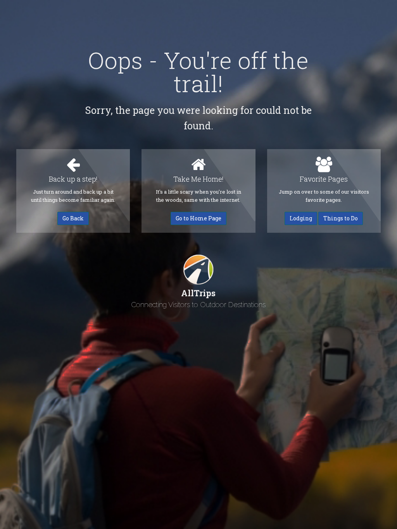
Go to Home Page (198, 218)
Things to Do (340, 218)
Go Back (73, 218)
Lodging (301, 218)
